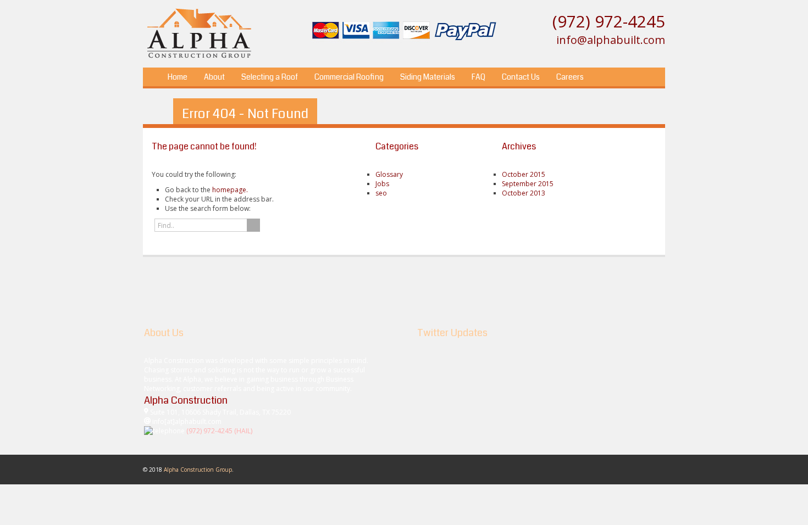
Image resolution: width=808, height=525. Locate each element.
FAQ (478, 76)
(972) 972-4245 (608, 21)
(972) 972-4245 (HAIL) (219, 430)
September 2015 (528, 183)
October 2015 (523, 174)
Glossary (389, 174)
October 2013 (523, 193)
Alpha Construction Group (198, 469)
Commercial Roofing (349, 76)
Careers (570, 76)
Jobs (382, 183)
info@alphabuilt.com (610, 39)
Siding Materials (427, 76)
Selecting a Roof (269, 76)
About (214, 76)
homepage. (230, 189)
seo (381, 193)
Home (177, 76)
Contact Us (521, 76)
